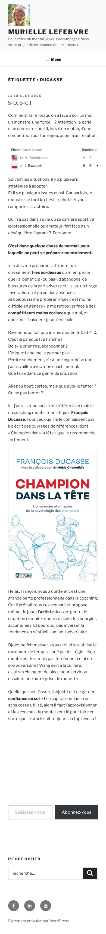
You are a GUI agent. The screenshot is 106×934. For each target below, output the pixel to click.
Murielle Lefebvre (48, 32)
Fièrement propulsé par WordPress (38, 920)
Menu (56, 59)
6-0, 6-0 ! (19, 103)
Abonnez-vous (76, 812)
